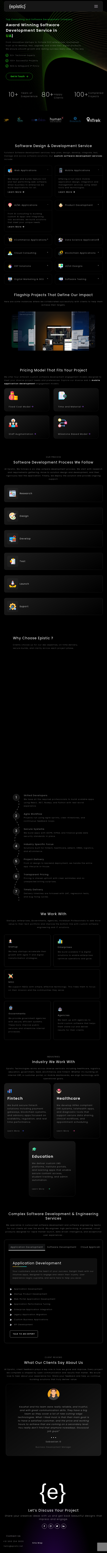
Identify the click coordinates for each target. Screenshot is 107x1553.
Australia (19, 1294)
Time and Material (70, 406)
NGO (11, 982)
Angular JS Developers (26, 1317)
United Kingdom (23, 1283)
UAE (16, 1299)
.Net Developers (23, 1343)
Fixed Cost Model (20, 406)
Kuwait (17, 1273)
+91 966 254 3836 (13, 1541)
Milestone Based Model (73, 434)
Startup (13, 946)
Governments (17, 1013)
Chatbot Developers (25, 1322)
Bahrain (18, 1288)
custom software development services (78, 156)
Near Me (18, 1314)
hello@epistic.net (13, 1546)
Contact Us (13, 1535)
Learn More (15, 192)
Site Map (37, 1543)
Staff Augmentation (21, 434)
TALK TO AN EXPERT (24, 1334)
